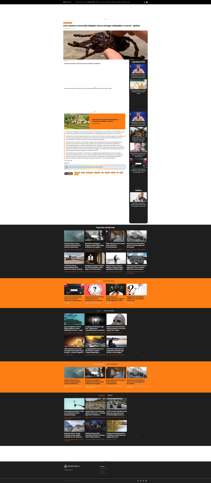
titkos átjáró (93, 271)
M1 (119, 417)
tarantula (107, 172)
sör (65, 354)
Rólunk (101, 469)
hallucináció (121, 354)
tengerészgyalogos (100, 354)
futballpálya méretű (72, 332)
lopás (67, 354)
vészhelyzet (142, 271)
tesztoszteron (115, 354)
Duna (68, 249)
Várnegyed (87, 271)
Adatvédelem (102, 472)
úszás (121, 172)
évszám (110, 303)
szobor (69, 271)
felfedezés (76, 249)
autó (69, 303)
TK (74, 28)
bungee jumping (68, 418)
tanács (92, 354)
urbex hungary (98, 249)
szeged (87, 417)
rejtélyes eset (80, 332)
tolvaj (86, 439)
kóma (95, 332)
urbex (65, 249)
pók (102, 172)
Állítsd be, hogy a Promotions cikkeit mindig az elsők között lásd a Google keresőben (86, 167)
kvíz (65, 303)
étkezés (113, 172)
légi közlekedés (130, 273)
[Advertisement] (105, 12)
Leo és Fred (74, 271)
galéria (76, 174)
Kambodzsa (97, 172)
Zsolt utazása (89, 172)
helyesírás (131, 303)
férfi (98, 332)
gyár (114, 249)
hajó (80, 249)
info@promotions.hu (69, 470)
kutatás (114, 332)
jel (66, 303)
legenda (120, 271)
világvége (87, 354)
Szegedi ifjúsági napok (71, 417)
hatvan (97, 439)
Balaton (108, 271)
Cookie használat (103, 473)
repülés (128, 271)
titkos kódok (133, 271)
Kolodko (66, 271)
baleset (79, 417)
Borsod (128, 249)
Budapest (99, 271)
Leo (78, 271)
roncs (65, 251)
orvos (110, 354)
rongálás (81, 271)
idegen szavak (90, 303)
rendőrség (101, 439)
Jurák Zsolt (77, 172)
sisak (111, 332)
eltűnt (110, 439)
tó (117, 172)
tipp (95, 354)
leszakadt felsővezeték (69, 439)
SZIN (65, 417)
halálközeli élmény (89, 332)
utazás (83, 172)
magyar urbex (88, 249)
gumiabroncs (102, 417)
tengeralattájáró (114, 271)
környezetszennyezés (94, 417)
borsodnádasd (118, 249)
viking (108, 332)
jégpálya (93, 439)
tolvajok (71, 354)
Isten (108, 354)
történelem (87, 251)
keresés (114, 439)
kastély (92, 251)
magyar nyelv (97, 303)
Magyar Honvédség (111, 417)
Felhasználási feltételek (103, 468)
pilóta (137, 271)
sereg (117, 417)
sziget (65, 332)
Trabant (72, 249)
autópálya (123, 417)
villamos (77, 439)
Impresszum (102, 471)
